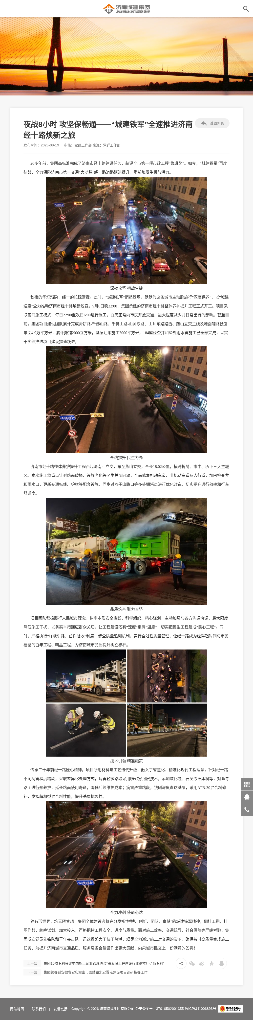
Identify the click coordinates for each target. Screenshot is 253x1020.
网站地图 (17, 1009)
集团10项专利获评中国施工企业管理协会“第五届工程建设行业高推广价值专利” (95, 963)
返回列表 (216, 123)
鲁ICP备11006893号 (200, 1009)
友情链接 (60, 1009)
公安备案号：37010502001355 (159, 1009)
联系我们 (39, 1009)
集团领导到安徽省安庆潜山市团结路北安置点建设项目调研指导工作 (87, 972)
